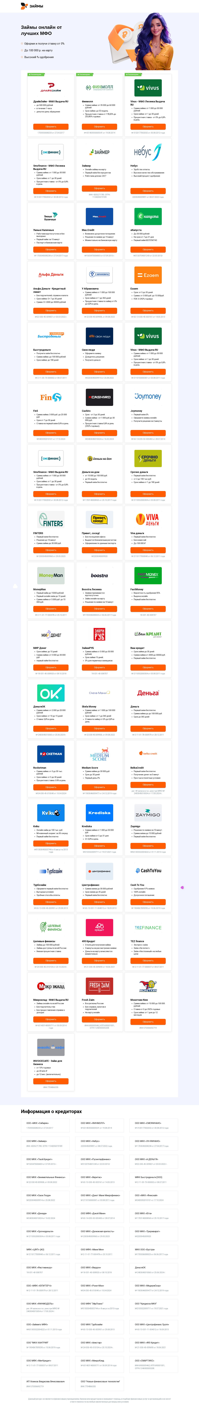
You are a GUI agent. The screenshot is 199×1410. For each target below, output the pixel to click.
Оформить (50, 126)
